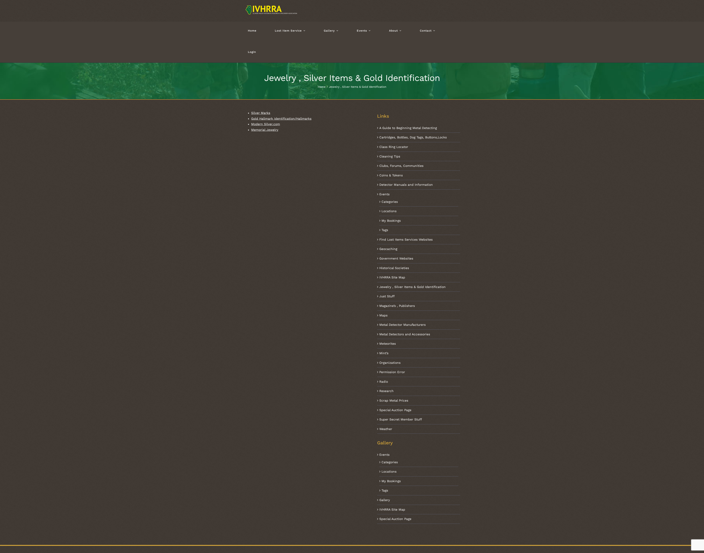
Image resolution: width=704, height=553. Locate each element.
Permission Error (392, 372)
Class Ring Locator (393, 147)
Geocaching (388, 249)
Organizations (390, 363)
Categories (390, 202)
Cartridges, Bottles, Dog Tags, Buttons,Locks (413, 137)
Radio (383, 381)
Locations (389, 211)
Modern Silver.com (265, 124)
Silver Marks (260, 113)
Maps (383, 315)
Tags (385, 230)
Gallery (384, 500)
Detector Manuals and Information (406, 184)
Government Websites (396, 258)
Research (386, 391)
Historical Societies (394, 268)
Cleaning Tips (389, 156)
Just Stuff (387, 296)
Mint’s (383, 353)
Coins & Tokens (391, 175)
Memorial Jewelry (264, 130)
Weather (385, 429)
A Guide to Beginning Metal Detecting (408, 128)
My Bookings (391, 220)
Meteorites (387, 343)
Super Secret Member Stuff (400, 419)
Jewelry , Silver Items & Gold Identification (412, 287)
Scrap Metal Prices (393, 400)
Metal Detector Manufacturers (402, 325)
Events (384, 194)
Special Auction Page (395, 410)
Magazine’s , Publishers (397, 306)
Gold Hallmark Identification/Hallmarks (281, 118)
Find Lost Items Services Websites (406, 239)
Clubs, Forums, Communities (401, 166)
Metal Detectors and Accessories (404, 334)
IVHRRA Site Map (392, 277)
